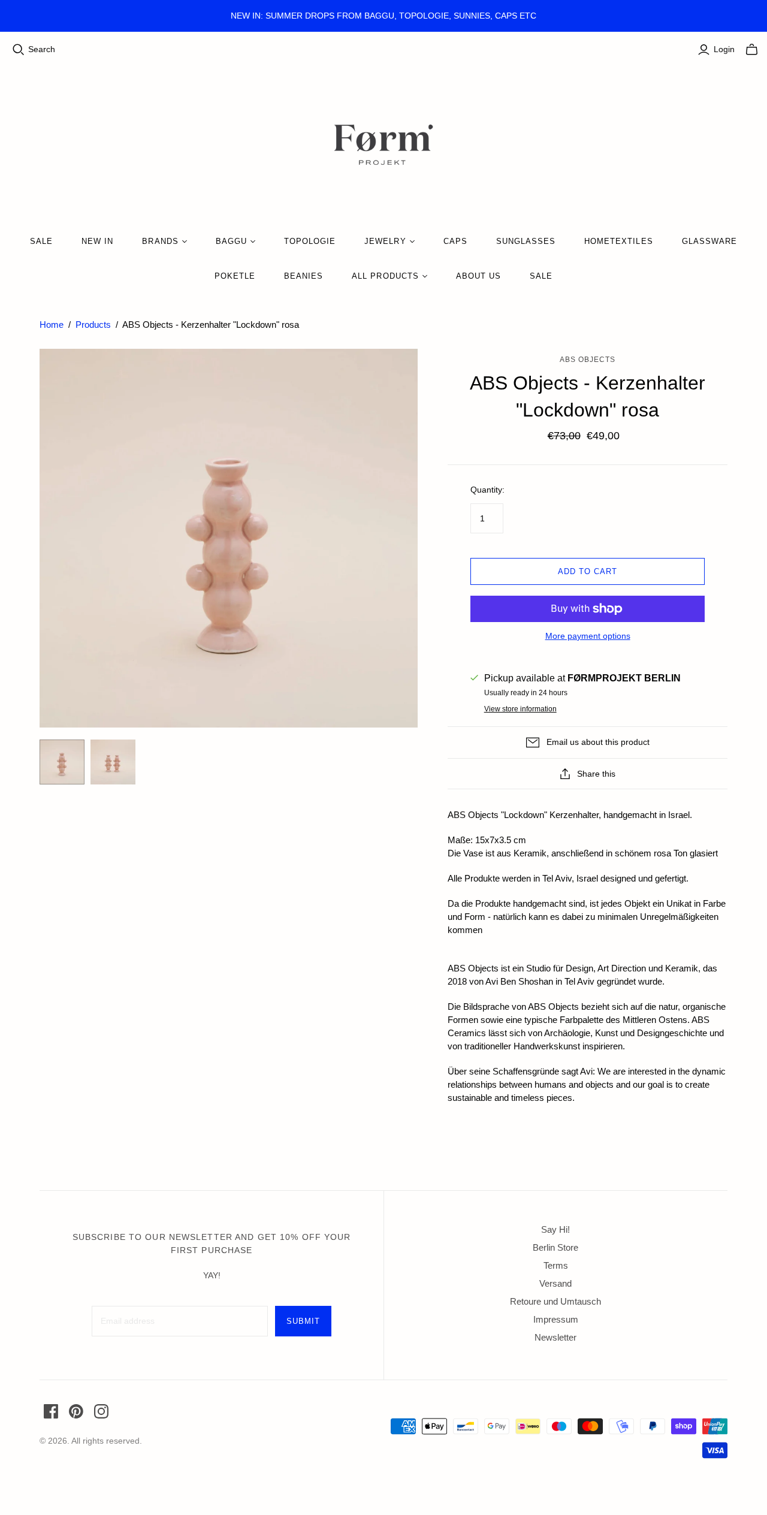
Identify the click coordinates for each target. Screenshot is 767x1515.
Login (724, 49)
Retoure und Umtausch (555, 1301)
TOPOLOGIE (310, 241)
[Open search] (19, 50)
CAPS (455, 241)
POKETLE (235, 275)
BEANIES (303, 275)
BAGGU (231, 241)
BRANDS (160, 241)
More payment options (587, 636)
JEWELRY (385, 241)
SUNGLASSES (525, 241)
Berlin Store (555, 1247)
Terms (555, 1265)
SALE (41, 241)
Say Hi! (555, 1229)
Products (93, 324)
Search (41, 49)
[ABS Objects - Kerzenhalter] (62, 762)
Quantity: (487, 489)
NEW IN (97, 241)
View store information (520, 709)
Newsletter (555, 1337)
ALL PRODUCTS (385, 275)
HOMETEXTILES (618, 241)
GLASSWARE (709, 241)
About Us (478, 275)
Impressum (555, 1319)
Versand (555, 1283)
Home (52, 324)
